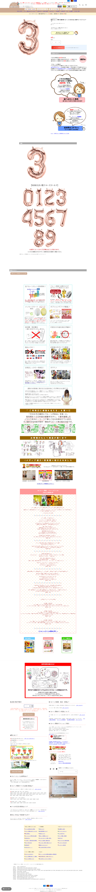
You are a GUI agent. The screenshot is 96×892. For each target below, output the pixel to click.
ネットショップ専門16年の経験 (30, 835)
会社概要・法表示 (61, 829)
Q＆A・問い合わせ (28, 842)
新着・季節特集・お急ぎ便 (30, 9)
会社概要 (71, 11)
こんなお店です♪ (61, 833)
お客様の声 (63, 11)
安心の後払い (27, 833)
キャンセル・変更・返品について (45, 842)
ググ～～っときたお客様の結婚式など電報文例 (47, 854)
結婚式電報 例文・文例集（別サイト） (46, 856)
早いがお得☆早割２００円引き (45, 847)
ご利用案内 (58, 11)
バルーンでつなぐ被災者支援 (63, 840)
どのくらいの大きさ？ (29, 854)
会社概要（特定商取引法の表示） (55, 741)
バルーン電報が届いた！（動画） (31, 856)
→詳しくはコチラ (13, 745)
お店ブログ (60, 761)
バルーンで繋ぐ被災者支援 (64, 763)
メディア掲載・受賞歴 (58, 742)
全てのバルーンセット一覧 (42, 9)
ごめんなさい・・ (66, 742)
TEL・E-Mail (51, 734)
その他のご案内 (77, 11)
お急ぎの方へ (27, 838)
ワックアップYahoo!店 (53, 744)
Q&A (67, 11)
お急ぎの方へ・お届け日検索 (42, 11)
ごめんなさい (51, 11)
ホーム (52, 133)
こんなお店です (65, 741)
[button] (79, 4)
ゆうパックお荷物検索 (61, 719)
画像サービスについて (43, 845)
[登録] (75, 771)
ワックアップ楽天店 (61, 744)
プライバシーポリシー (62, 831)
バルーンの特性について (29, 858)
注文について (41, 829)
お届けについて (42, 833)
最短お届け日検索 (16, 771)
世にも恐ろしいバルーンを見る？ (45, 858)
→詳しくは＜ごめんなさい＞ (29, 738)
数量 (52, 39)
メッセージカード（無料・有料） (45, 838)
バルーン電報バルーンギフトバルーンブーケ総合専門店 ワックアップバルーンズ (45, 888)
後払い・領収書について (43, 835)
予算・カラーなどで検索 (53, 9)
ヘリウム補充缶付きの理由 (30, 829)
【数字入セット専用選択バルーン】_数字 (61, 133)
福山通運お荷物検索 (70, 719)
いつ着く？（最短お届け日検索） (31, 840)
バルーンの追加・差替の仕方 (44, 840)
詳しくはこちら (29, 714)
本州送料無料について (43, 831)
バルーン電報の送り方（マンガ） (31, 831)
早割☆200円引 (19, 11)
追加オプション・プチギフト (66, 9)
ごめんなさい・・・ (28, 847)
